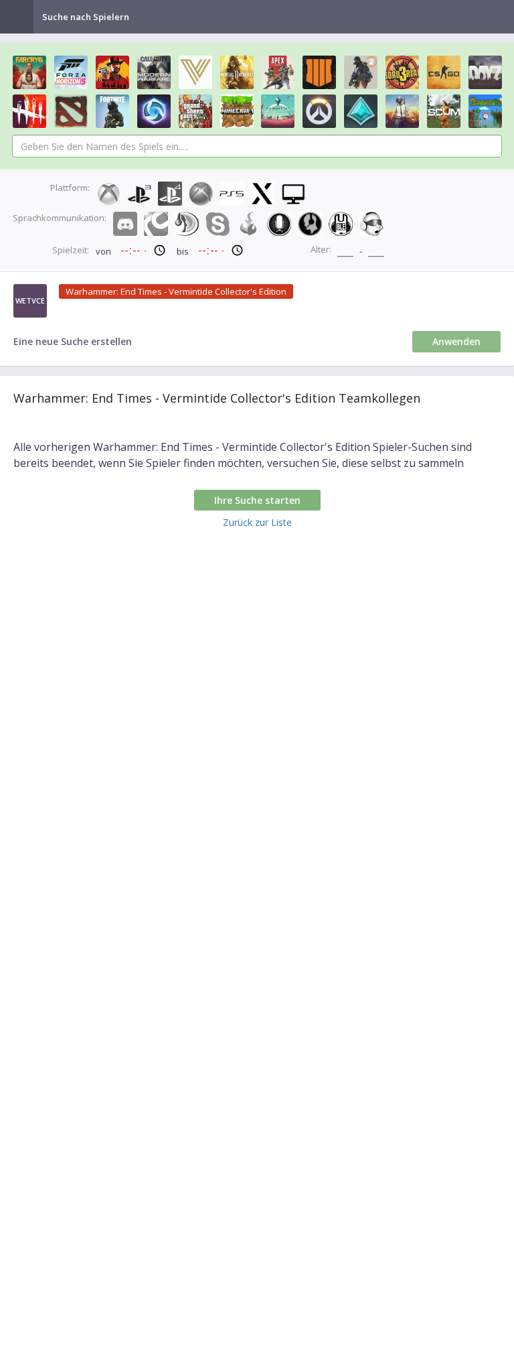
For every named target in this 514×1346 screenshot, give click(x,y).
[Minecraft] (237, 111)
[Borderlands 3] (402, 72)
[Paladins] (360, 111)
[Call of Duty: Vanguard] (195, 72)
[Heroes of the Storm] (154, 111)
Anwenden (456, 341)
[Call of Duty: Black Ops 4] (319, 72)
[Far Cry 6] (29, 72)
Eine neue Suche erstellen (72, 341)
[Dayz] (485, 72)
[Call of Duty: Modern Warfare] (154, 72)
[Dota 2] (71, 111)
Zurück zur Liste (257, 522)
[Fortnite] (112, 111)
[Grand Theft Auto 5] (195, 111)
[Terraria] (485, 111)
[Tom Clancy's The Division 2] (360, 72)
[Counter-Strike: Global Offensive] (443, 72)
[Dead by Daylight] (29, 111)
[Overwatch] (319, 111)
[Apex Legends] (277, 72)
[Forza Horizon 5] (71, 72)
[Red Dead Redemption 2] (112, 72)
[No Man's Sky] (277, 111)
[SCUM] (443, 111)
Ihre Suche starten (257, 500)
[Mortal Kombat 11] (237, 72)
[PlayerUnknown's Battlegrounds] (402, 111)
